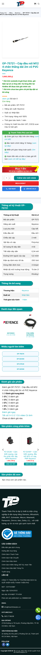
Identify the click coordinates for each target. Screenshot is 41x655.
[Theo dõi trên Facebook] (3, 644)
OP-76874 (20, 354)
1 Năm (24, 300)
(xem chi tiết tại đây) (16, 159)
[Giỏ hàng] (35, 3)
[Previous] (3, 450)
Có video (21, 415)
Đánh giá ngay (9, 412)
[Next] (38, 450)
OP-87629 (20, 364)
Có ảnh (29, 415)
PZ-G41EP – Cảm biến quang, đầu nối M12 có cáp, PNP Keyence (30, 455)
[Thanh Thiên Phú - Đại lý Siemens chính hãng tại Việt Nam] (20, 4)
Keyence (17, 13)
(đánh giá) (6, 99)
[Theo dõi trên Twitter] (7, 644)
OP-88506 (20, 369)
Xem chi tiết (10, 464)
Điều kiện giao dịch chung (11, 547)
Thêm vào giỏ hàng (26, 178)
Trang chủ (3, 13)
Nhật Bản (25, 295)
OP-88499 (20, 359)
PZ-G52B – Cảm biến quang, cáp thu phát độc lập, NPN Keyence (11, 455)
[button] (3, 3)
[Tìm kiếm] (38, 4)
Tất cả (5, 415)
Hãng (10, 13)
